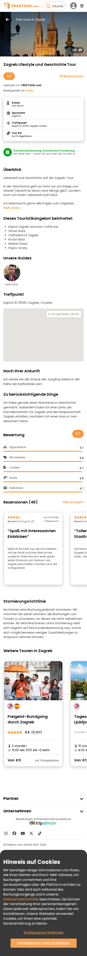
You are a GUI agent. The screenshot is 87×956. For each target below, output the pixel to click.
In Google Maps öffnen (63, 314)
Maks (30, 90)
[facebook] (14, 833)
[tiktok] (39, 833)
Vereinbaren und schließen (43, 943)
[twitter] (31, 833)
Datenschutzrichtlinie (21, 899)
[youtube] (22, 833)
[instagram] (5, 833)
